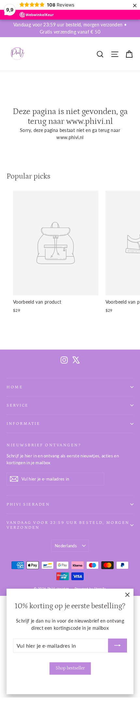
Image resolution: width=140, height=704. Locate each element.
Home (15, 387)
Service (18, 405)
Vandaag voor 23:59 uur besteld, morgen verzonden (68, 525)
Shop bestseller (70, 668)
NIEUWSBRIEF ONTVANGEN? (44, 445)
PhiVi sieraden (28, 504)
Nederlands (66, 545)
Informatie (23, 423)
